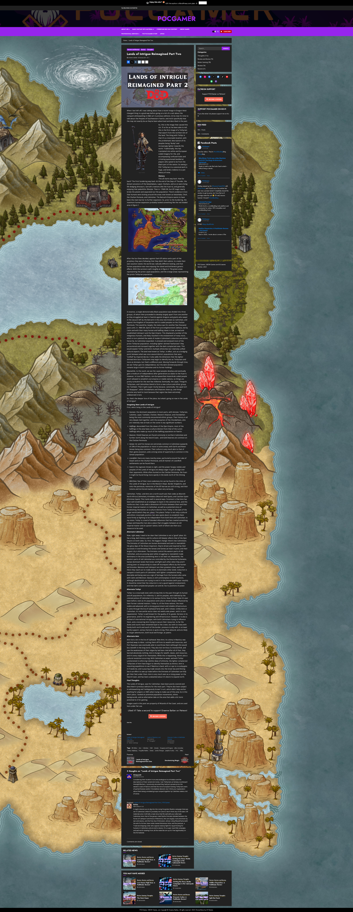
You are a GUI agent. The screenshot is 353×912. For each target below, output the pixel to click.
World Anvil (201, 188)
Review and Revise (133, 49)
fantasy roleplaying (132, 751)
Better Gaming (177, 856)
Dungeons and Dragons (166, 748)
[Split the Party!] (202, 898)
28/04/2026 (142, 900)
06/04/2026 (178, 901)
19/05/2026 (177, 865)
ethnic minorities (178, 748)
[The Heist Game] (129, 898)
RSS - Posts (201, 130)
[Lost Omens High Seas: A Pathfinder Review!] (129, 860)
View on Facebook (201, 175)
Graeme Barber (133, 58)
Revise (143, 49)
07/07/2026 (142, 864)
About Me (124, 29)
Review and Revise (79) (205, 59)
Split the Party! (214, 898)
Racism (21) (201, 69)
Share (208, 175)
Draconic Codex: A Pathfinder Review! (180, 898)
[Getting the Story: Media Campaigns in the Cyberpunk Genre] (165, 860)
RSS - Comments (203, 134)
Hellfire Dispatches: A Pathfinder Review (217, 884)
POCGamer (176, 18)
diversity (156, 748)
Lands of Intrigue (159, 751)
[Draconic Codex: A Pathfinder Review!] (165, 898)
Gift (203, 3)
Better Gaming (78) (204, 62)
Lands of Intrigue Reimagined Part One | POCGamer (152, 803)
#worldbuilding (218, 152)
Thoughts (150, 49)
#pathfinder (210, 224)
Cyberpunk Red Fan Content (167, 29)
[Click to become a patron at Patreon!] (157, 716)
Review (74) (201, 66)
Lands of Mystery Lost (154, 737)
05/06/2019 (143, 58)
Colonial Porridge (205, 202)
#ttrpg (200, 154)
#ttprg (204, 224)
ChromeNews (199, 910)
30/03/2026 (214, 900)
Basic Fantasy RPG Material (142, 29)
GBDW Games (184, 29)
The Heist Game (143, 898)
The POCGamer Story (149, 34)
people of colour (169, 751)
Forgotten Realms (143, 751)
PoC (177, 751)
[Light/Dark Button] (214, 31)
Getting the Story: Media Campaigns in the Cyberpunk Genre (181, 861)
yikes (152, 512)
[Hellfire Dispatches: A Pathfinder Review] (202, 883)
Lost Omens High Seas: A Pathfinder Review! (146, 861)
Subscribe (227, 31)
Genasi (151, 751)
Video (203, 173)
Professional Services (129, 34)
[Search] (218, 31)
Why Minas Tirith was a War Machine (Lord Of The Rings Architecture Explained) (212, 160)
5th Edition (134, 748)
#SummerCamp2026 (218, 186)
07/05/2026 (214, 887)
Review (139, 857)
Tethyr (181, 751)
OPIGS (162, 34)
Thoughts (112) (203, 56)
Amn (140, 748)
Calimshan (145, 748)
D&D (151, 748)
